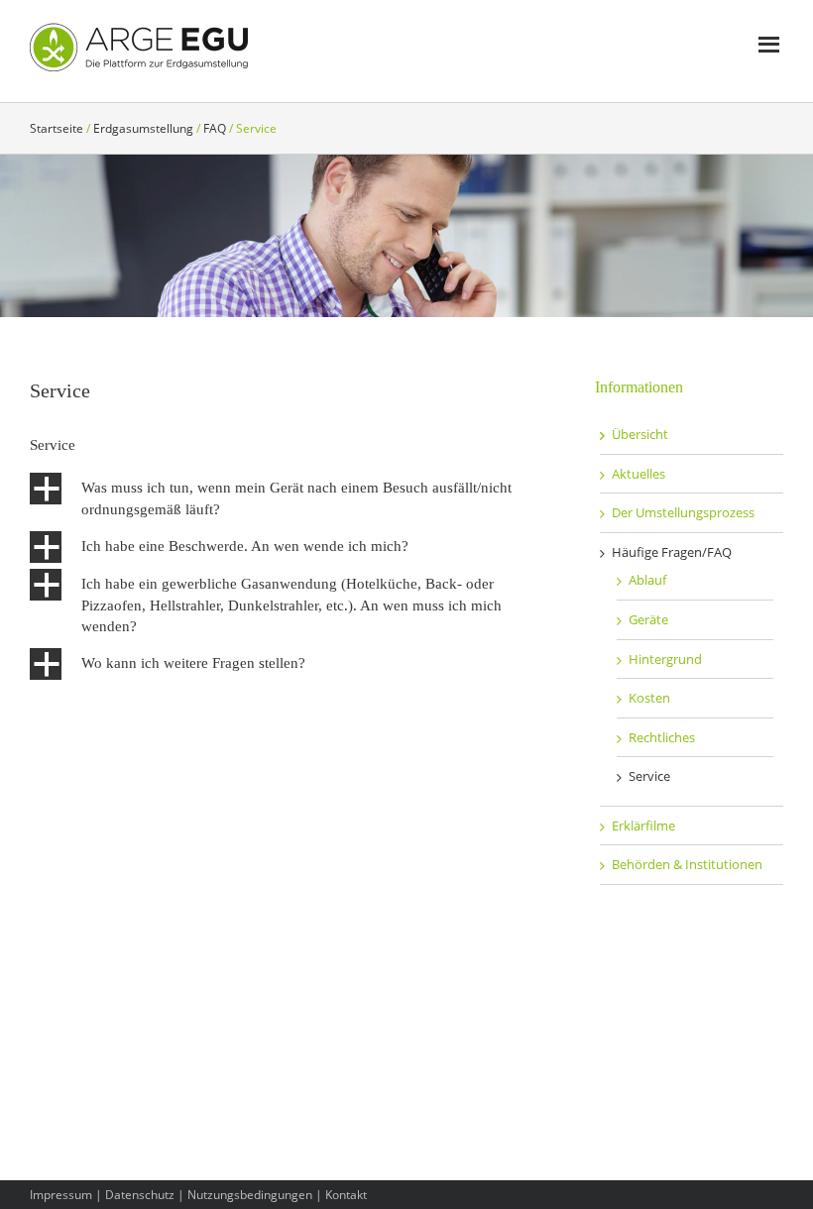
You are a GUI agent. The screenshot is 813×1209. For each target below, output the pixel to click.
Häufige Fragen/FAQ (672, 552)
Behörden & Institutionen (687, 864)
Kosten (649, 698)
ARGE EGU (139, 47)
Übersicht (640, 434)
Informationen (639, 387)
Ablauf (647, 580)
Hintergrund (665, 659)
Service (649, 776)
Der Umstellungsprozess (683, 512)
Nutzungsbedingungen (249, 1194)
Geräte (648, 619)
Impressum (61, 1194)
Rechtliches (662, 737)
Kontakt (346, 1194)
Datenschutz (139, 1194)
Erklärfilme (643, 825)
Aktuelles (638, 474)
